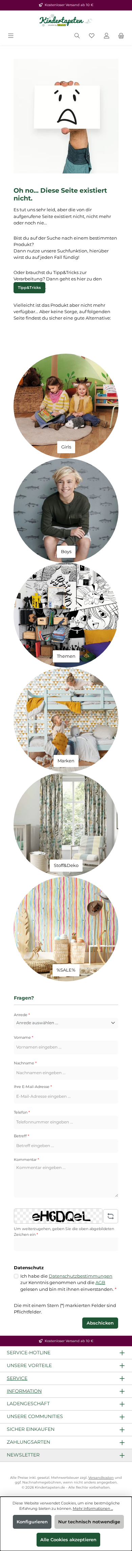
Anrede (22, 1014)
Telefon (22, 1112)
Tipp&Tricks (29, 287)
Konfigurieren (32, 1521)
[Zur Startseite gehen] (66, 20)
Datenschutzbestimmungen (80, 1276)
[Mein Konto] (106, 36)
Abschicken (100, 1323)
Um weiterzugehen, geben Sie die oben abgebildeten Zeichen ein (64, 1231)
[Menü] (10, 36)
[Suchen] (77, 36)
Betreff (21, 1136)
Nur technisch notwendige (89, 1521)
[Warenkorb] (121, 36)
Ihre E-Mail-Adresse (33, 1086)
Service (17, 1378)
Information (24, 1391)
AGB (100, 1282)
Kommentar (26, 1159)
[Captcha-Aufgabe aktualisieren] (110, 1216)
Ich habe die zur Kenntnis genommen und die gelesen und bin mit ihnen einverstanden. (68, 1282)
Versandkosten (101, 1477)
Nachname (25, 1063)
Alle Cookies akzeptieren (68, 1539)
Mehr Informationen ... (93, 1508)
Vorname (23, 1037)
